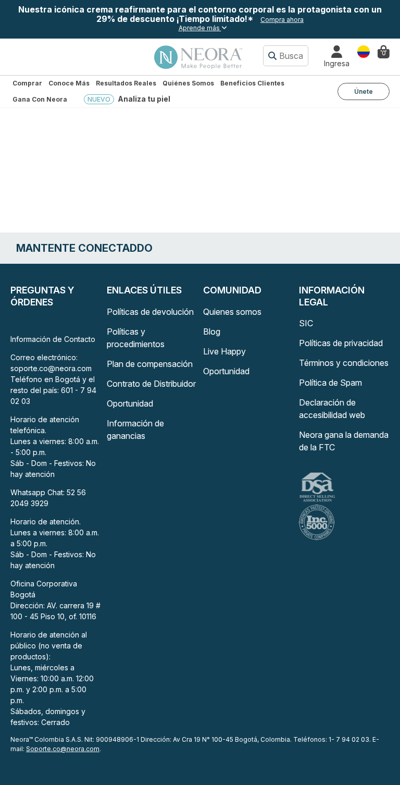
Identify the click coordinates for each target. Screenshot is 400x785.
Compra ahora (282, 19)
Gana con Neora (39, 99)
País (363, 50)
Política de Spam (330, 382)
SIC (306, 323)
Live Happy (224, 351)
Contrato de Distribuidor (151, 383)
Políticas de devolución (150, 311)
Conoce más (69, 83)
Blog (211, 331)
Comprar (27, 83)
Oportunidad (130, 403)
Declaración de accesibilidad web (332, 408)
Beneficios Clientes (252, 83)
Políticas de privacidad (341, 343)
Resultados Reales (126, 83)
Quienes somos (232, 311)
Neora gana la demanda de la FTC (344, 441)
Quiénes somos (188, 83)
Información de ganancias (135, 429)
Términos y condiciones (344, 363)
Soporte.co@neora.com (62, 749)
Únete (363, 91)
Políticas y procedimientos (136, 337)
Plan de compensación (150, 364)
